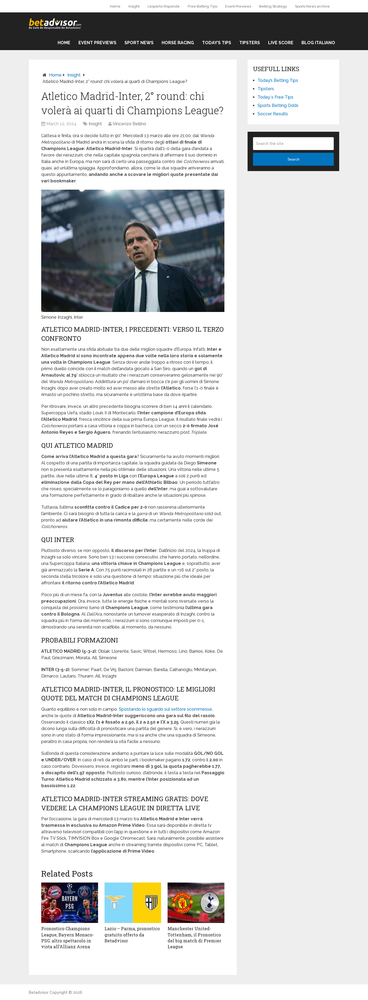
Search (293, 159)
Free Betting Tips (202, 6)
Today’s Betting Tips (278, 80)
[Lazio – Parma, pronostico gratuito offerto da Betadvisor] (133, 903)
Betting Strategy (273, 6)
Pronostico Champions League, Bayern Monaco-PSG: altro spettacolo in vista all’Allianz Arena (67, 937)
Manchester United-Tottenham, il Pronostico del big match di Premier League (194, 937)
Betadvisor (38, 992)
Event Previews (238, 6)
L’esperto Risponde (164, 6)
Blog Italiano (318, 42)
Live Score (280, 42)
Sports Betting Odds (278, 105)
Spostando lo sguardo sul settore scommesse (165, 709)
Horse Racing (178, 42)
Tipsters (249, 42)
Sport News (139, 42)
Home (115, 6)
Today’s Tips (216, 42)
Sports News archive (312, 6)
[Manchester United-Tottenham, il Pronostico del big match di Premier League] (196, 903)
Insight (134, 6)
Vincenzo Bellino (129, 123)
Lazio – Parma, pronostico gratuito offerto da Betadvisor (132, 934)
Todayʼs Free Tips (275, 97)
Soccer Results (273, 113)
